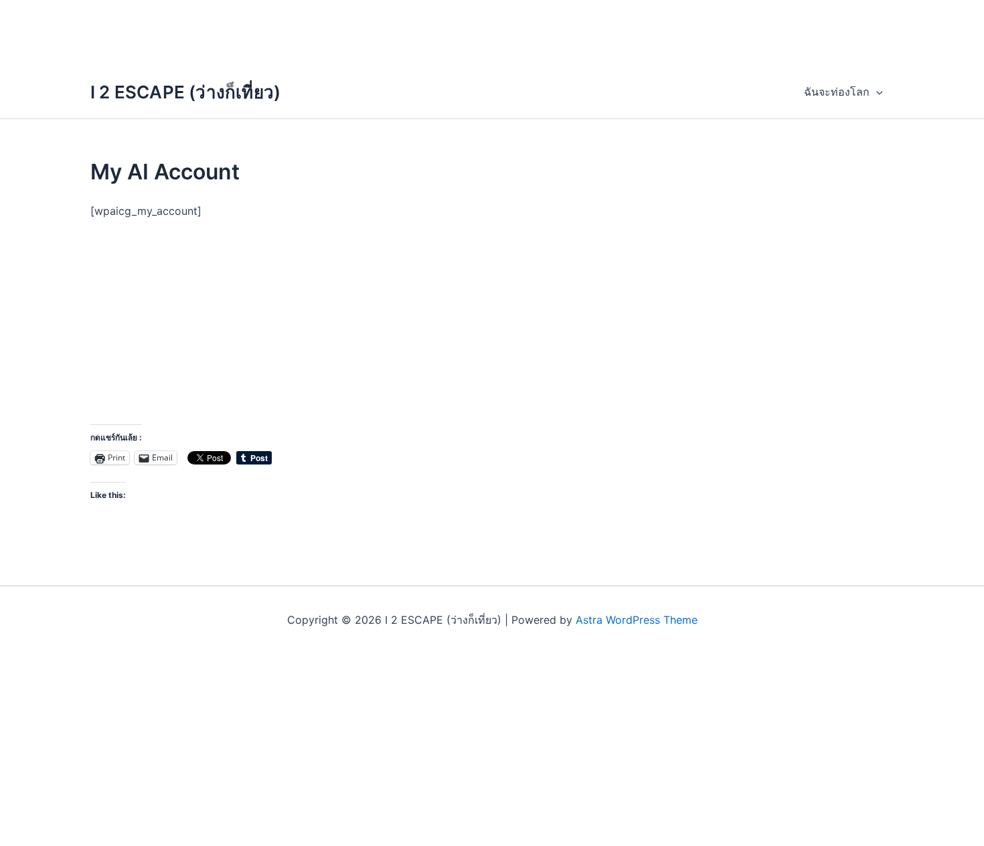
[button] (876, 91)
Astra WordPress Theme (637, 619)
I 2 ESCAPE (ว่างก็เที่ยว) (185, 92)
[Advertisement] (492, 30)
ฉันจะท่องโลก (837, 91)
